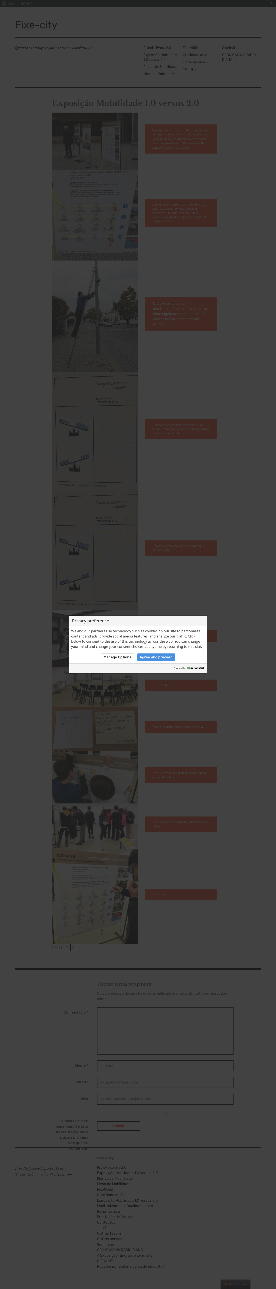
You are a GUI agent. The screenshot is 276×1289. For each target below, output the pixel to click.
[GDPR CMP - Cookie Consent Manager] (195, 668)
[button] (117, 657)
